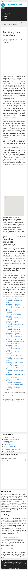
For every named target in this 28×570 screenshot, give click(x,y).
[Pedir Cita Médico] (12, 6)
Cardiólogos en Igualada (13, 328)
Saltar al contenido (6, 1)
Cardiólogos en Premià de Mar (15, 341)
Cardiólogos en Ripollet (13, 343)
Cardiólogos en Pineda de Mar (15, 340)
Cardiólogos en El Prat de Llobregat (13, 399)
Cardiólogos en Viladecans (13, 382)
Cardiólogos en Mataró (13, 333)
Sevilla (5, 18)
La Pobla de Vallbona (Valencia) (13, 450)
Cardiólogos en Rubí (12, 345)
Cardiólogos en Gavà (12, 321)
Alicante (6, 20)
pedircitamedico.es (7, 568)
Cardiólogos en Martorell (13, 331)
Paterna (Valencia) (9, 438)
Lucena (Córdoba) (9, 451)
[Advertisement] (14, 59)
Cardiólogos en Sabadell (13, 347)
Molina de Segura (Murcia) (11, 439)
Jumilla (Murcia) (8, 441)
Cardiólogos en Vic (11, 381)
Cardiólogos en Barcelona (19, 23)
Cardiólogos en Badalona (13, 299)
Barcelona (7, 13)
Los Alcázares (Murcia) (10, 446)
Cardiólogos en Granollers (13, 323)
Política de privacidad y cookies (13, 562)
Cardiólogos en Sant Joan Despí (15, 365)
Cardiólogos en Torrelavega (11, 401)
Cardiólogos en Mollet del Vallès (15, 335)
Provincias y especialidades (8, 458)
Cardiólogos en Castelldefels (14, 306)
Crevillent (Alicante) (9, 448)
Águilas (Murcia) (8, 443)
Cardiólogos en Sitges (12, 377)
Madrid (6, 16)
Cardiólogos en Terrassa (13, 379)
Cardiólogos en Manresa (13, 330)
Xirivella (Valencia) (9, 444)
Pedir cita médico (5, 23)
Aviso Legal (7, 560)
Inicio (5, 11)
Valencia (6, 15)
